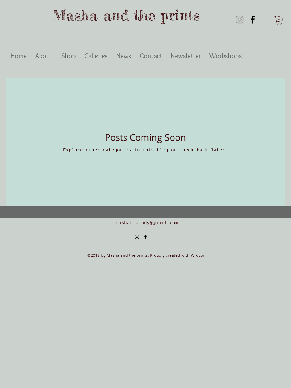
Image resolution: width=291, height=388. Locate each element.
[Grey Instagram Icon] (239, 19)
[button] (279, 20)
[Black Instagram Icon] (137, 237)
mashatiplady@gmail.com (147, 223)
